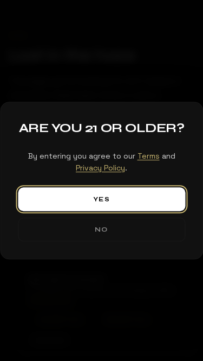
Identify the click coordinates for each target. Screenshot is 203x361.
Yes (101, 199)
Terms (148, 156)
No (101, 229)
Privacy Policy (100, 168)
